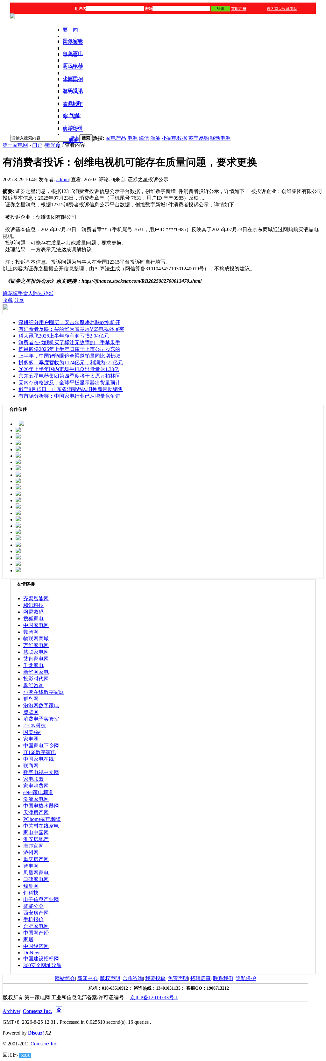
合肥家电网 (36, 926)
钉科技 (31, 892)
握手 (18, 293)
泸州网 (31, 852)
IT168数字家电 (39, 752)
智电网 (31, 866)
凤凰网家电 (36, 872)
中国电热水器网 (41, 805)
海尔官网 (33, 846)
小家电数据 (174, 138)
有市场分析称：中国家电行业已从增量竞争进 (69, 396)
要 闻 (70, 29)
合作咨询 (133, 978)
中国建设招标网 (41, 958)
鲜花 (8, 293)
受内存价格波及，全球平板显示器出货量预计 (69, 382)
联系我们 (223, 978)
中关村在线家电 (41, 826)
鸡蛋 (48, 293)
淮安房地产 (36, 839)
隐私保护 (246, 978)
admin (62, 179)
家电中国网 (36, 832)
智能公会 (33, 906)
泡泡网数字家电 (41, 705)
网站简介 (65, 978)
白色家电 (73, 53)
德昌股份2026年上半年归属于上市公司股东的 (69, 349)
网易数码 (33, 612)
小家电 (70, 78)
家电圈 (31, 739)
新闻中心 (87, 978)
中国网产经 (36, 933)
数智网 (31, 632)
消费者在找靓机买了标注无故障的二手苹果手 (69, 342)
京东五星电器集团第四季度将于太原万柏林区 (69, 376)
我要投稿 (155, 978)
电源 (132, 138)
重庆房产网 (36, 859)
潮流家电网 (36, 799)
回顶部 (10, 1054)
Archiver (11, 1011)
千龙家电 (33, 665)
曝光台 (52, 145)
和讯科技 (33, 605)
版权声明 (110, 978)
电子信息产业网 (41, 899)
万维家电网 (36, 645)
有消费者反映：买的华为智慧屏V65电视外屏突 (71, 329)
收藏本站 (289, 8)
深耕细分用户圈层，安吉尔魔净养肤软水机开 (69, 322)
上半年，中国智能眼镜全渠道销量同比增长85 (69, 356)
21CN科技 (34, 725)
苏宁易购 (198, 138)
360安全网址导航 (42, 965)
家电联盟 (33, 779)
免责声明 (178, 978)
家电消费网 (36, 785)
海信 (144, 138)
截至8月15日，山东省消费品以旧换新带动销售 (70, 389)
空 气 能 (72, 115)
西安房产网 (36, 912)
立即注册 (238, 8)
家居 (28, 939)
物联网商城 (36, 638)
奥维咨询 (33, 685)
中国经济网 (36, 946)
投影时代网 (36, 678)
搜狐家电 (33, 618)
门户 (37, 145)
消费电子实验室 (41, 719)
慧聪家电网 (36, 652)
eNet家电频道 (38, 792)
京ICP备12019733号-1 (154, 997)
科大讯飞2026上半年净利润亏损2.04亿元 (63, 335)
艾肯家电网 (36, 658)
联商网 (31, 765)
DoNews (32, 952)
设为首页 (274, 8)
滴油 (155, 138)
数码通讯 (73, 90)
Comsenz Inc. (37, 1011)
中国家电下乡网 (41, 745)
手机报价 (33, 919)
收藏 (8, 300)
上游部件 (73, 128)
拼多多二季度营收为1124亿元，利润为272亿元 (70, 362)
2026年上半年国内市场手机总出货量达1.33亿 (68, 369)
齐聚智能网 (36, 598)
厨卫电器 (73, 65)
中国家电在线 (38, 759)
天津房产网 (36, 812)
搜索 (74, 138)
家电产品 (116, 138)
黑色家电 (73, 41)
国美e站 (32, 732)
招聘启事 (200, 978)
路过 (38, 293)
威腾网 (31, 712)
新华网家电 (36, 672)
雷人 (28, 293)
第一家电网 (15, 145)
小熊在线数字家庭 (43, 692)
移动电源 (220, 138)
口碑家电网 (36, 879)
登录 (220, 8)
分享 (19, 300)
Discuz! (36, 1033)
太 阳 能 (72, 103)
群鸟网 (31, 698)
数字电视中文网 (41, 772)
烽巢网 (31, 886)
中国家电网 (36, 625)
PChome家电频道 (42, 819)
